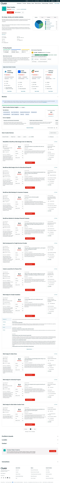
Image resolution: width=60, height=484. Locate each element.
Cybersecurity (48, 24)
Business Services (38, 3)
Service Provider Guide (49, 478)
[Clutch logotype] (4, 3)
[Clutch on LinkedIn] (9, 477)
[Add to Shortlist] (23, 12)
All (32, 59)
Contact (10, 12)
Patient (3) (22, 114)
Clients (55, 17)
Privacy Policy (3, 482)
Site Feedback (3, 473)
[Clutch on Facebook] (1, 477)
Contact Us (2, 475)
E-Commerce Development (42, 61)
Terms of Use (25, 482)
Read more (3, 34)
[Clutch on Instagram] (5, 477)
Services (36, 17)
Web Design (48, 21)
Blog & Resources (34, 476)
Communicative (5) (6, 112)
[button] (6, 137)
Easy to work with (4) (15, 112)
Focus (42, 17)
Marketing (29, 3)
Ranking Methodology (19, 476)
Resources (51, 3)
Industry (19, 136)
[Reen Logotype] (5, 71)
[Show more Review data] (30, 163)
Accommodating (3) (6, 114)
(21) (53, 114)
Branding (49, 59)
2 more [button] (11, 78)
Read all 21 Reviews (30, 127)
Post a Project (57, 3)
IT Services (24, 3)
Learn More (44, 102)
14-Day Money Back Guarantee (36, 474)
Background (4, 319)
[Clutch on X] (3, 477)
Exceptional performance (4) (25, 112)
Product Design (48, 27)
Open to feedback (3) (15, 114)
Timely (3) (27, 114)
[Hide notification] (56, 101)
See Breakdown (50, 116)
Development (19, 3)
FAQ (16, 478)
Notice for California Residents (18, 482)
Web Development (43, 59)
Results (4, 327)
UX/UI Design (34, 61)
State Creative (11, 7)
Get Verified (48, 472)
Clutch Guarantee (49, 474)
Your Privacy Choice (8, 482)
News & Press (18, 474)
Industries (48, 17)
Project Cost (13, 136)
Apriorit (37, 71)
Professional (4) (34, 112)
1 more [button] (27, 78)
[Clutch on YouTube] (7, 477)
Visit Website (18, 12)
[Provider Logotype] (4, 8)
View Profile (9, 91)
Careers (17, 472)
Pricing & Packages (45, 3)
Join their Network (23, 9)
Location (24, 136)
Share (56, 141)
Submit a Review (53, 132)
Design (33, 3)
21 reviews (13, 9)
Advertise (47, 476)
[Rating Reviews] (9, 9)
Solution (4, 324)
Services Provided (5, 136)
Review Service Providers (35, 472)
